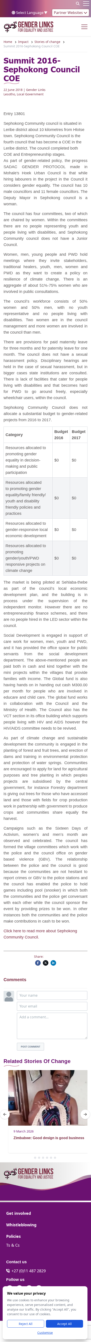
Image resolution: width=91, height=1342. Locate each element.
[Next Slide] (85, 1114)
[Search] (78, 3)
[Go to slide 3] (43, 1158)
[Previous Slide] (5, 1114)
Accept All (64, 1324)
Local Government (30, 94)
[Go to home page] (29, 27)
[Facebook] (38, 963)
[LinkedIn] (53, 963)
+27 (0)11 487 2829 (28, 1270)
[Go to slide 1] (35, 1158)
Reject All (25, 1324)
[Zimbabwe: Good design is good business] (45, 1098)
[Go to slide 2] (39, 1158)
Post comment (30, 1046)
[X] (45, 963)
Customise (45, 1332)
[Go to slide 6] (55, 1158)
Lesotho (9, 94)
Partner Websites (69, 12)
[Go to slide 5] (51, 1158)
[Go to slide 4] (47, 1158)
